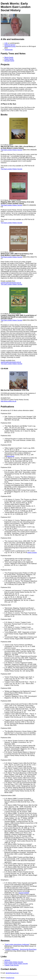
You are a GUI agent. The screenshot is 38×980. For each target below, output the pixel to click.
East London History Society (13, 962)
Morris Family (8, 57)
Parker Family (9, 59)
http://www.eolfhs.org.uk (8, 401)
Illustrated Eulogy (10, 46)
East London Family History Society (16, 963)
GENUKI (7, 960)
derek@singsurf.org (12, 973)
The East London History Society (11, 150)
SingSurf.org (10, 977)
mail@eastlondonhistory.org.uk (11, 282)
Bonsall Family (9, 60)
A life (6, 43)
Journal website (24, 893)
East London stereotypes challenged (17, 944)
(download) (10, 456)
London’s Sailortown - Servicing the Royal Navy (21, 949)
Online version (32, 552)
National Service (9, 45)
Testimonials (8, 49)
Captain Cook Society (11, 965)
